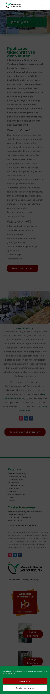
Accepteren (25, 681)
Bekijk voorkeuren (25, 688)
